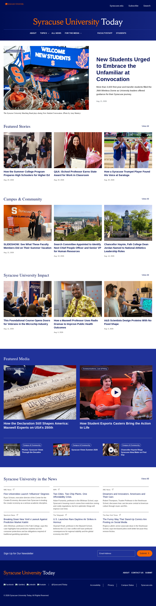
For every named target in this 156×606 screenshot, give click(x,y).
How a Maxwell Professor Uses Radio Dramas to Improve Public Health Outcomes (76, 324)
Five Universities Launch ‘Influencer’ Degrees (26, 494)
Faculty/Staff (104, 33)
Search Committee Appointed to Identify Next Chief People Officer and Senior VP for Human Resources (77, 248)
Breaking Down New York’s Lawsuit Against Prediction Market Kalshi (25, 520)
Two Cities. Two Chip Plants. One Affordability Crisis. (70, 495)
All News (56, 33)
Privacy (111, 585)
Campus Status (127, 585)
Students (121, 33)
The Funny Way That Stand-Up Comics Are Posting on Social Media (125, 520)
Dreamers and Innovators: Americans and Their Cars (124, 495)
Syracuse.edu (116, 6)
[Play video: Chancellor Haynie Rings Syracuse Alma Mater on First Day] (111, 450)
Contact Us (137, 573)
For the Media (72, 33)
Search (147, 6)
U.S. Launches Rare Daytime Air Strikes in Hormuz (74, 520)
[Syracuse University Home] (78, 22)
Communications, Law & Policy (95, 369)
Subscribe (133, 6)
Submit (143, 553)
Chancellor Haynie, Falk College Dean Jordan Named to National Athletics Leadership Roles (126, 248)
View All (145, 126)
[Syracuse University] (19, 6)
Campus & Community (15, 51)
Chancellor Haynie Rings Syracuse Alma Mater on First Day (133, 452)
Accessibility (95, 585)
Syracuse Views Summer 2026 (84, 450)
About (33, 33)
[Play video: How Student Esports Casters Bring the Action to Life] (116, 392)
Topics (43, 33)
